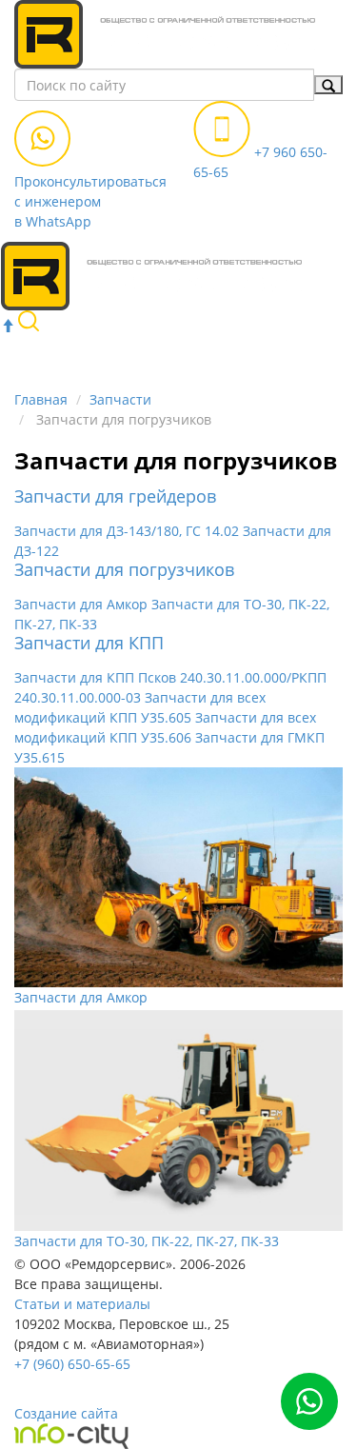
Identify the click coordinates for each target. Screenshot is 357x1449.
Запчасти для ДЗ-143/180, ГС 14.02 (128, 531)
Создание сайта (66, 1413)
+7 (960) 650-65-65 (72, 1364)
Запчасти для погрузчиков (124, 569)
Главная (41, 399)
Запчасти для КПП (89, 642)
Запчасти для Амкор (82, 604)
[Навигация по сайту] (316, 340)
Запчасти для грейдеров (115, 496)
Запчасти (120, 399)
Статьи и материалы (82, 1304)
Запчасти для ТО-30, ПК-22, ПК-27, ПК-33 (146, 1241)
